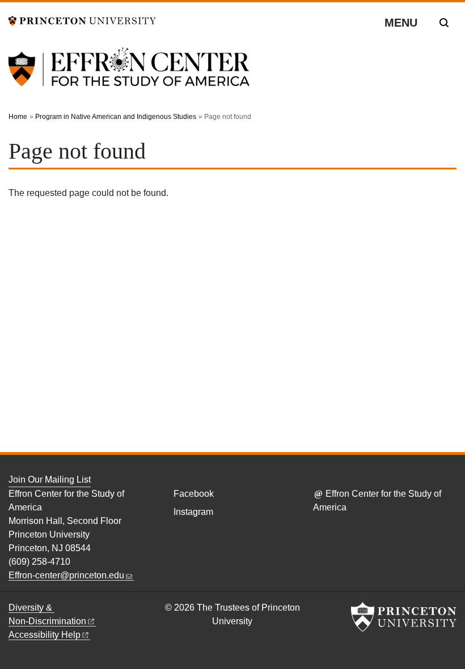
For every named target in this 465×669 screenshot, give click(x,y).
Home (18, 117)
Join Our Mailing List (50, 479)
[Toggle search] (444, 23)
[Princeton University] (82, 20)
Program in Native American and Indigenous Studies (115, 117)
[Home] (129, 74)
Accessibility (45, 635)
